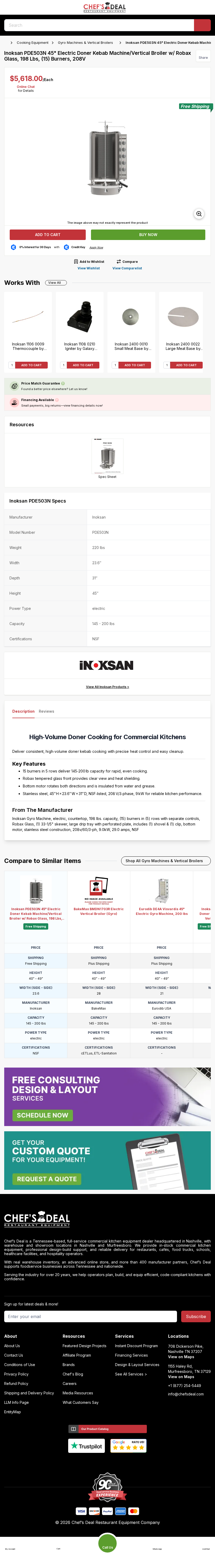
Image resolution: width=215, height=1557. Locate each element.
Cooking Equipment (33, 42)
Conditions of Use (19, 1365)
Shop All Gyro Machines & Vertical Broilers (164, 861)
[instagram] (128, 1461)
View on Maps (181, 1357)
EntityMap (12, 1412)
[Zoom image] (199, 214)
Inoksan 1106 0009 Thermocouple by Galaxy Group (28, 346)
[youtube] (97, 1461)
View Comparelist (127, 268)
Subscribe (196, 1316)
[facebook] (87, 1461)
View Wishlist (89, 268)
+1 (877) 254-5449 (184, 1386)
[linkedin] (117, 1461)
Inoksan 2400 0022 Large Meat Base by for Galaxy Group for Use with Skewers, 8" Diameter (183, 346)
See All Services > (131, 1374)
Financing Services (131, 1355)
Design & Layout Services (137, 1365)
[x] (107, 1461)
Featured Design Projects (84, 1346)
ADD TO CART (31, 365)
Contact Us (13, 1355)
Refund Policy (16, 1384)
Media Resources (78, 1393)
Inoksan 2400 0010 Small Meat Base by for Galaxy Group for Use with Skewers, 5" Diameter (131, 346)
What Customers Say (81, 1402)
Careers (70, 1384)
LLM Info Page (16, 1402)
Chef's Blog (73, 1374)
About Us (12, 1346)
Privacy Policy (16, 1374)
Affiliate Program (77, 1355)
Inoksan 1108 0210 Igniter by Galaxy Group (79, 346)
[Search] (202, 25)
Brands (69, 1365)
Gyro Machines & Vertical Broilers (85, 42)
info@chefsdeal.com (186, 1394)
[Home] (6, 43)
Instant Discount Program (136, 1346)
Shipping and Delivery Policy (29, 1393)
